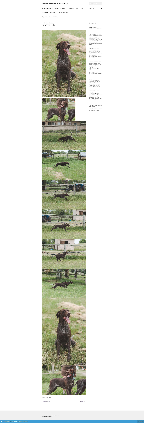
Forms (63, 8)
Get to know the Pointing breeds (48, 12)
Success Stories (71, 8)
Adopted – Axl (82, 401)
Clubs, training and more (63, 12)
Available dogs (57, 8)
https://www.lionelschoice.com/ (94, 110)
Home (44, 16)
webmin (52, 22)
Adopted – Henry (46, 401)
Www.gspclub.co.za (93, 99)
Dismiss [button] (141, 421)
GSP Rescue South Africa (46, 8)
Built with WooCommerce (47, 416)
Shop (82, 8)
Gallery (77, 8)
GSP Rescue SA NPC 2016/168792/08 (55, 3)
